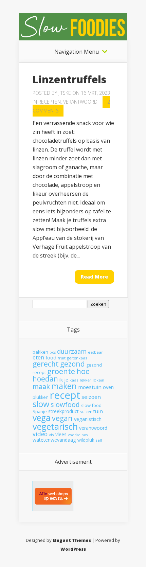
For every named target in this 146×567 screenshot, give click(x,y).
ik (61, 379)
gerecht (46, 364)
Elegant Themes (72, 540)
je (66, 379)
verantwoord (93, 428)
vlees (61, 434)
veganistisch (88, 418)
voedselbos (78, 434)
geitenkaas (77, 357)
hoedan (45, 379)
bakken (40, 352)
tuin (98, 411)
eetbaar (95, 352)
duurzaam (72, 351)
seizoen (91, 396)
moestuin (90, 387)
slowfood (65, 404)
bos (53, 352)
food (50, 357)
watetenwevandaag (54, 440)
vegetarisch (55, 426)
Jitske (64, 93)
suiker (86, 411)
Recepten (49, 102)
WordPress (73, 549)
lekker (85, 380)
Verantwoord (80, 102)
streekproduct (63, 411)
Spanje (40, 411)
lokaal (98, 380)
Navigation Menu (76, 51)
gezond (72, 364)
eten (38, 357)
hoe (83, 371)
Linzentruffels (69, 79)
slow (41, 403)
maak (41, 386)
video (40, 434)
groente (61, 371)
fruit (62, 357)
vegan (62, 418)
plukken (41, 397)
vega (42, 417)
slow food (91, 405)
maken (64, 385)
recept (65, 395)
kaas (74, 380)
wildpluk (85, 440)
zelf (98, 440)
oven (108, 387)
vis (51, 434)
